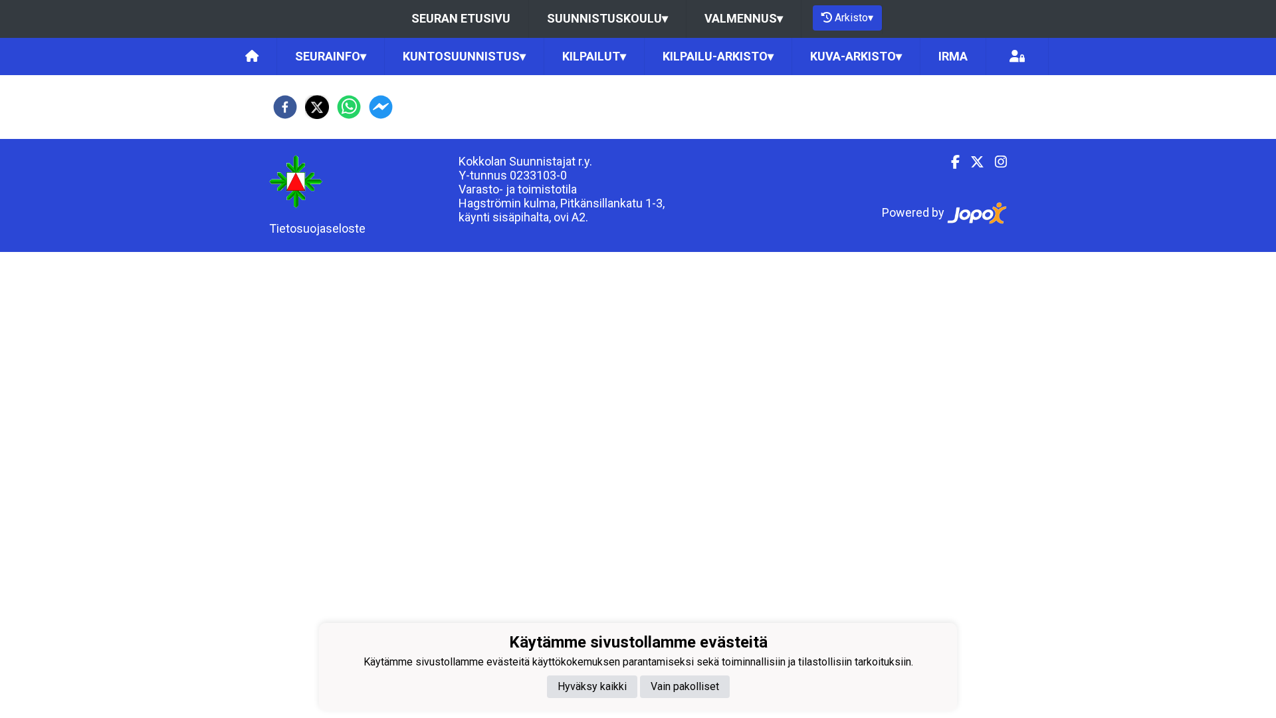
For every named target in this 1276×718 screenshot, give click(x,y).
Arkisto (854, 17)
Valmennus (743, 18)
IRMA (953, 56)
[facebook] (285, 107)
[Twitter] (972, 162)
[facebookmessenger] (381, 107)
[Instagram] (995, 162)
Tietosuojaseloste (317, 228)
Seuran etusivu (460, 18)
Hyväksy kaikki (592, 686)
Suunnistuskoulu (607, 18)
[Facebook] (950, 162)
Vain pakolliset (685, 686)
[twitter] (317, 107)
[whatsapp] (349, 107)
